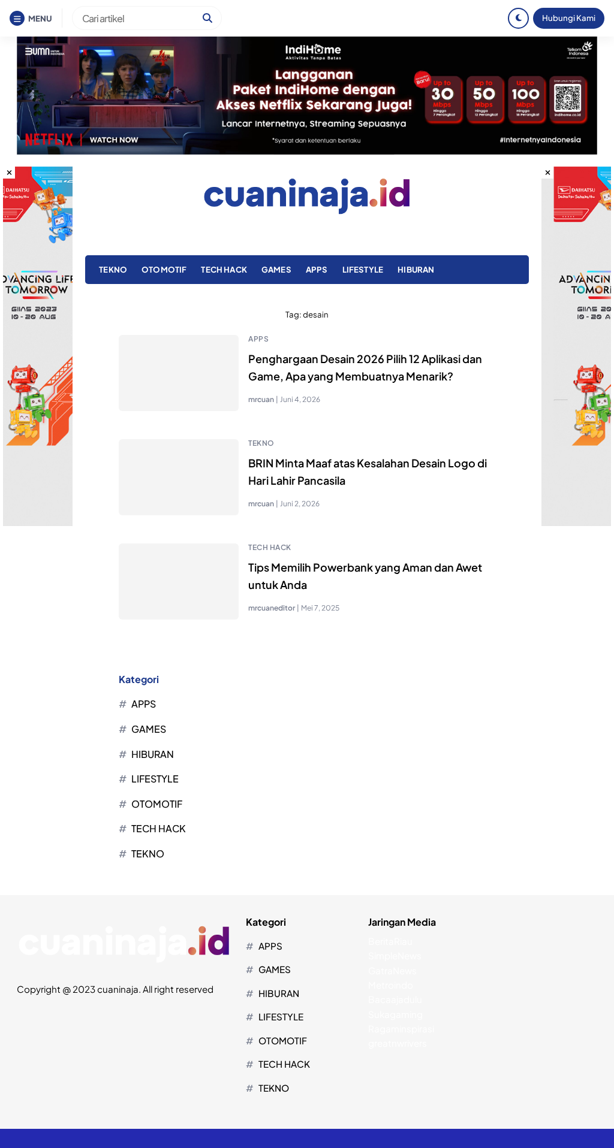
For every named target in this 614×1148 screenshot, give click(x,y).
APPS (317, 269)
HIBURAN (416, 269)
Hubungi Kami (568, 18)
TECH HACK (223, 269)
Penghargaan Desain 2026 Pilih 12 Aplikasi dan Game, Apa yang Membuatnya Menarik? (365, 367)
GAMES (276, 269)
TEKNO (113, 269)
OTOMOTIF (164, 269)
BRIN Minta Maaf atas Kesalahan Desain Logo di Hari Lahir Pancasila (367, 471)
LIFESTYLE (362, 269)
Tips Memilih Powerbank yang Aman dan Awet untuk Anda (365, 575)
